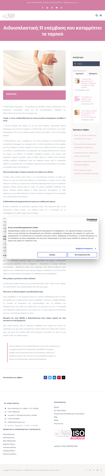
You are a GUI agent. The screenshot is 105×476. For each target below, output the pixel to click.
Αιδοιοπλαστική (8, 434)
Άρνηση (52, 255)
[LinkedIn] (54, 377)
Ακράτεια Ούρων (9, 444)
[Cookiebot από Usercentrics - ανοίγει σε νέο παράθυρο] (88, 220)
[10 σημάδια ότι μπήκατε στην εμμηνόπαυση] (77, 98)
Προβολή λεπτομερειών (84, 248)
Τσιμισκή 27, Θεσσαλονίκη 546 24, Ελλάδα (22, 415)
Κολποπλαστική (8, 437)
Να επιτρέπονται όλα (82, 255)
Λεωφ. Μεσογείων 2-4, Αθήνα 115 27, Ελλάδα (23, 408)
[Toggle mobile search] (97, 15)
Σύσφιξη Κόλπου (9, 451)
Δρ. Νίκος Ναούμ (60, 410)
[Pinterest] (59, 377)
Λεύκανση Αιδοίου (9, 447)
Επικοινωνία (58, 423)
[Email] (63, 377)
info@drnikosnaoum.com (71, 2)
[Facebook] (45, 377)
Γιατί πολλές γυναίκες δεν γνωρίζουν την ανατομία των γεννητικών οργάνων (89, 114)
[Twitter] (50, 377)
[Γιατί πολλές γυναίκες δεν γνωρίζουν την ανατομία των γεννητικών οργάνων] (77, 111)
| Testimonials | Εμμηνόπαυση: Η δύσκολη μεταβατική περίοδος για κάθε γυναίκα (88, 83)
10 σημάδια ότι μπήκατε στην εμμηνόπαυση (86, 99)
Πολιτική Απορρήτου (42, 470)
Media (56, 420)
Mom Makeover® (9, 441)
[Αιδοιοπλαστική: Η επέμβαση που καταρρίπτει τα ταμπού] (34, 51)
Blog (55, 417)
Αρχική (56, 407)
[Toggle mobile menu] (101, 15)
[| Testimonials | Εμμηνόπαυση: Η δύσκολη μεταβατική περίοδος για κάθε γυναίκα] (77, 80)
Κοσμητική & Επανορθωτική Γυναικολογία (69, 414)
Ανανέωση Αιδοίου (9, 454)
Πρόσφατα (93, 73)
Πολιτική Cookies (54, 470)
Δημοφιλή (79, 73)
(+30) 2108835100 (36, 2)
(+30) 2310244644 (56, 2)
